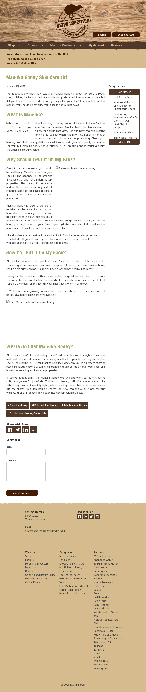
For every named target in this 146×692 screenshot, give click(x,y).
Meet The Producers (63, 45)
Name (9, 446)
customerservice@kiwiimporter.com (45, 530)
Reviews (116, 45)
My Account (96, 45)
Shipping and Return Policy (40, 574)
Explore (33, 45)
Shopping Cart (126, 34)
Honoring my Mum (124, 132)
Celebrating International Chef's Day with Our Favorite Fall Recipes (125, 120)
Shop (11, 45)
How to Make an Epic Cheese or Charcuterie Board (124, 106)
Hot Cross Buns (123, 97)
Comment (11, 460)
